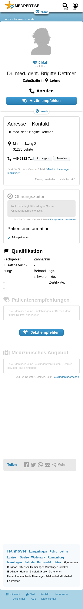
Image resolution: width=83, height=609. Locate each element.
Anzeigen (43, 158)
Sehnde (29, 562)
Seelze (24, 557)
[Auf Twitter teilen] (34, 464)
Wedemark (38, 557)
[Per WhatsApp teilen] (41, 464)
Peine (53, 551)
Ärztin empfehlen (45, 101)
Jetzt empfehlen (45, 332)
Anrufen (61, 158)
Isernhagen (14, 562)
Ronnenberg (56, 557)
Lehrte (30, 19)
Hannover (16, 551)
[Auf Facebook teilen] (27, 464)
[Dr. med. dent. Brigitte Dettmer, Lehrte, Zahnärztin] (40, 40)
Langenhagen (38, 551)
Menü (44, 11)
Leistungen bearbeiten (66, 377)
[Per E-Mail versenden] (48, 464)
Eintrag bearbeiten (45, 179)
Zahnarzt (19, 19)
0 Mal (43, 62)
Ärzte (8, 19)
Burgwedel (44, 562)
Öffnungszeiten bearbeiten (62, 219)
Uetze (57, 562)
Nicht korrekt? (68, 179)
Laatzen (12, 557)
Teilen (12, 464)
